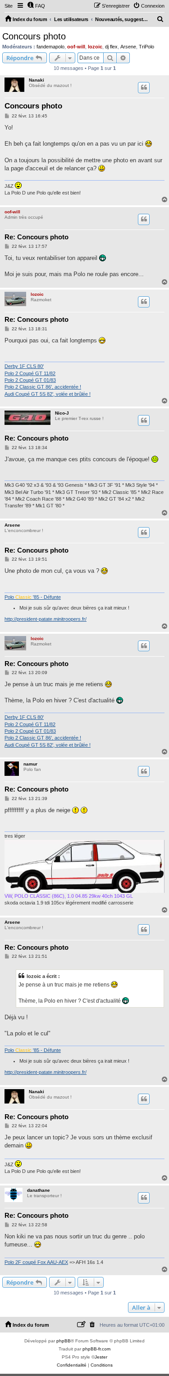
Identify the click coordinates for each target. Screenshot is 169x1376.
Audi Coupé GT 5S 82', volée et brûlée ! (48, 394)
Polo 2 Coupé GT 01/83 (30, 380)
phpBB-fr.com (96, 1348)
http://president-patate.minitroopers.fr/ (46, 619)
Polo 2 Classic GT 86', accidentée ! (43, 386)
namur (30, 764)
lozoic (95, 46)
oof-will (76, 46)
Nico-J (62, 413)
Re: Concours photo (37, 237)
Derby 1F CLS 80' (24, 366)
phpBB (63, 1340)
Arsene (128, 46)
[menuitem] (36, 5)
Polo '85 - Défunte (33, 597)
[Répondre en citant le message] (144, 87)
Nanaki (36, 80)
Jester (101, 1356)
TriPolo (146, 46)
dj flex (111, 46)
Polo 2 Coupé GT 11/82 (30, 373)
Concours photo (34, 36)
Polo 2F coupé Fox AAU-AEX (36, 1262)
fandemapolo (50, 46)
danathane (38, 1190)
